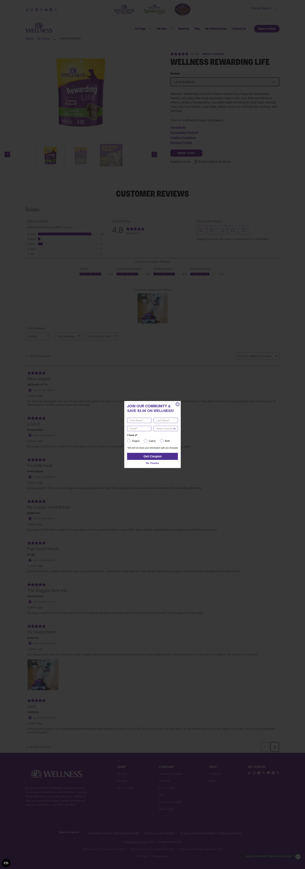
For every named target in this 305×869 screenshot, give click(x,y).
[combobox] (165, 428)
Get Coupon (152, 456)
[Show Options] (174, 428)
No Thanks (152, 463)
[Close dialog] (177, 404)
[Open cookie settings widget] (6, 863)
